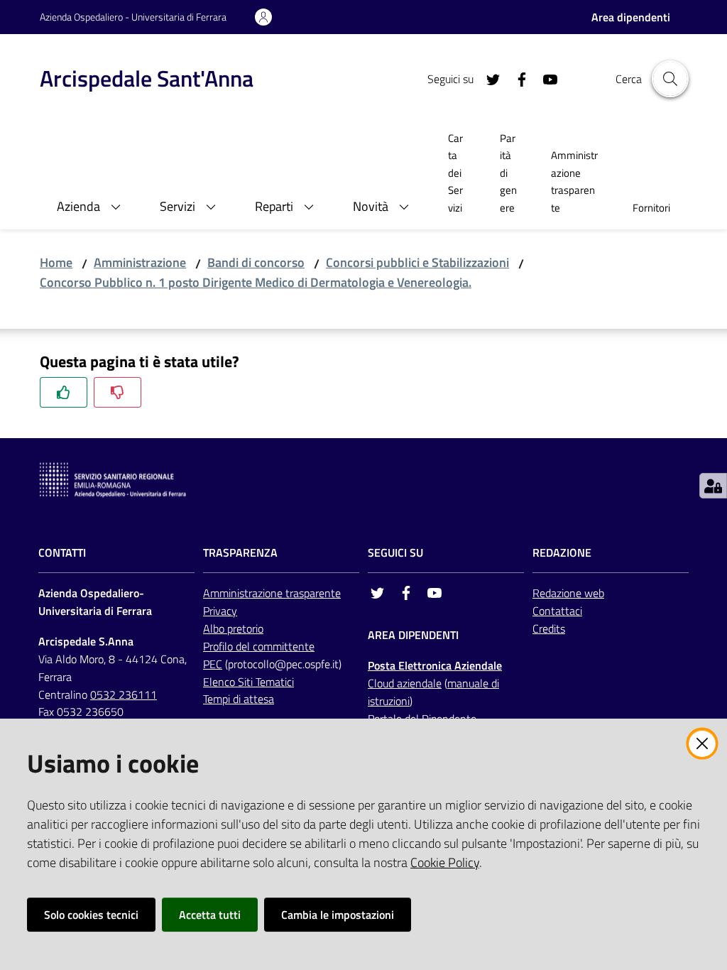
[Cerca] (670, 79)
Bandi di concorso (256, 262)
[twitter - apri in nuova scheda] (488, 78)
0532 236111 (123, 694)
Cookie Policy (444, 862)
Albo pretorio (233, 628)
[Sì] (63, 392)
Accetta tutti (210, 914)
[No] (117, 392)
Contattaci (557, 610)
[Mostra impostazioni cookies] (713, 485)
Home (56, 262)
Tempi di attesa (238, 698)
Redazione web (568, 592)
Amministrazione (140, 262)
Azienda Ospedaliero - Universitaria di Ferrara (133, 16)
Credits (548, 628)
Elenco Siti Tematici (248, 681)
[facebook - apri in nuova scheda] (516, 78)
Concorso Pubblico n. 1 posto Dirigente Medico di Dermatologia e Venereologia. (255, 282)
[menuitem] (457, 174)
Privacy (220, 610)
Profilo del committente (259, 646)
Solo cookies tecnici (91, 914)
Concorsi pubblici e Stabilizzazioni (417, 262)
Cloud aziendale (405, 683)
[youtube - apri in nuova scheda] (544, 78)
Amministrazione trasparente (272, 592)
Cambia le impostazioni (337, 914)
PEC (212, 663)
